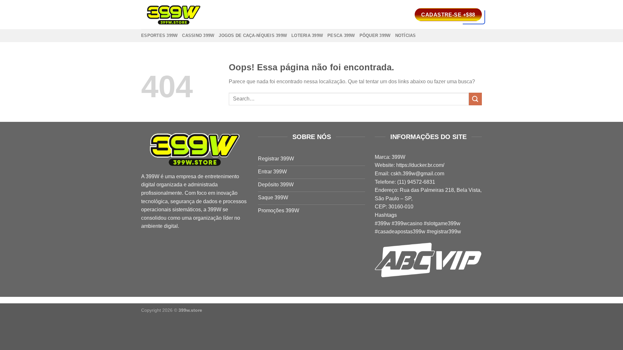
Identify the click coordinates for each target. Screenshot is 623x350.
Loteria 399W (307, 35)
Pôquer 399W (375, 35)
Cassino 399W (198, 35)
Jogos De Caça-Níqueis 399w (253, 35)
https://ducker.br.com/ (420, 165)
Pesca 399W (341, 35)
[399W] (173, 15)
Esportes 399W (159, 35)
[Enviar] (475, 99)
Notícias (405, 35)
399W (152, 176)
